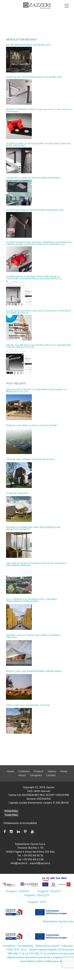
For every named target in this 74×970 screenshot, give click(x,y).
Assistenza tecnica (52, 13)
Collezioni (24, 771)
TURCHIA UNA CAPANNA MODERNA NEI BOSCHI (30, 459)
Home (10, 771)
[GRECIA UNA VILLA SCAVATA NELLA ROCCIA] (19, 721)
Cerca (58, 21)
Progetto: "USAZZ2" (49, 891)
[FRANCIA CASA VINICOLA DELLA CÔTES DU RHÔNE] (19, 441)
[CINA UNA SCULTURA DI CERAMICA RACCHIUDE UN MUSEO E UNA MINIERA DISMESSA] (19, 581)
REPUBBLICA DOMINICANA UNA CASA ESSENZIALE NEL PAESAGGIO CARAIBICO (33, 528)
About (22, 775)
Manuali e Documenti (23, 17)
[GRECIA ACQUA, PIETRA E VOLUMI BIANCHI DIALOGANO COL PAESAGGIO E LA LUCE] (19, 407)
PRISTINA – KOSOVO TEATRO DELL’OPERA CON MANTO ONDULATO (33, 636)
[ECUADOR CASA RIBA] (19, 509)
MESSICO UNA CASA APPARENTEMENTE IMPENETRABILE (34, 671)
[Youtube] (32, 832)
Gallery (52, 771)
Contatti (51, 775)
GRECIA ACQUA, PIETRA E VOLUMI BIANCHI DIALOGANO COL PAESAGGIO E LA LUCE (36, 391)
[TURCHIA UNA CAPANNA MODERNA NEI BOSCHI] (19, 475)
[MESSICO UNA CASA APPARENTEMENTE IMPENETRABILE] (19, 687)
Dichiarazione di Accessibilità (20, 823)
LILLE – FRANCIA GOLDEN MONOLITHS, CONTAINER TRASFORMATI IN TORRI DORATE (31, 600)
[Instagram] (11, 832)
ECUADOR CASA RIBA (17, 493)
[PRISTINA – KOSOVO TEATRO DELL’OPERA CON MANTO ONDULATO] (19, 653)
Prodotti (39, 771)
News (63, 771)
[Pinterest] (25, 832)
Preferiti (37, 21)
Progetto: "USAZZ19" (37, 895)
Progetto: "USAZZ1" (18, 891)
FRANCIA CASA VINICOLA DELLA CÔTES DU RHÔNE (31, 426)
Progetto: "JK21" (37, 902)
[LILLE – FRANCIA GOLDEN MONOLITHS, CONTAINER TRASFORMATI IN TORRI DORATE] (19, 617)
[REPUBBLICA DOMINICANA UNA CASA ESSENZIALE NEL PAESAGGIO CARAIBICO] (19, 545)
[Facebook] (5, 832)
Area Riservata (54, 17)
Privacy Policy (11, 811)
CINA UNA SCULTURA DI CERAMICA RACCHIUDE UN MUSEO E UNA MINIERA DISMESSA (36, 564)
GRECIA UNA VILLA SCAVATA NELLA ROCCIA (28, 705)
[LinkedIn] (18, 832)
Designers (36, 775)
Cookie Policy (11, 815)
